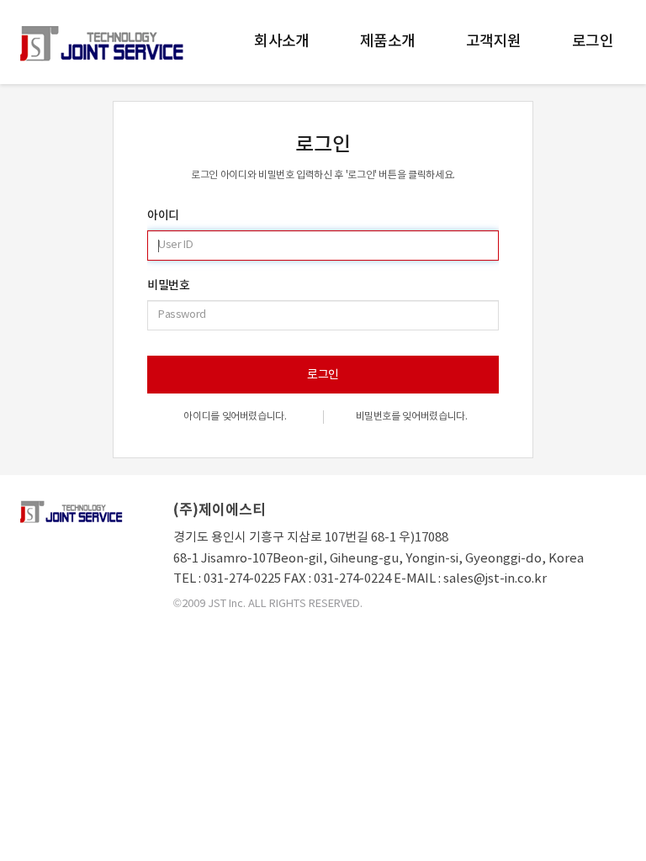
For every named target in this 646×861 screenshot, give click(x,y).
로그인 (592, 41)
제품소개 (388, 41)
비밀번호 (168, 286)
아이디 (163, 216)
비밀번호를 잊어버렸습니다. (412, 416)
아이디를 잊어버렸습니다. (234, 416)
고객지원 (494, 41)
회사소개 (282, 41)
